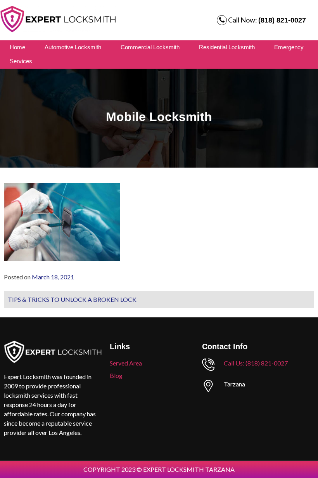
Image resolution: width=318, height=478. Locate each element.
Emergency (289, 47)
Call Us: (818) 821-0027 (256, 363)
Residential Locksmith (227, 47)
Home (17, 47)
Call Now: (266, 20)
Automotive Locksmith (73, 47)
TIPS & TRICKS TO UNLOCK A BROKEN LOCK (72, 299)
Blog (116, 375)
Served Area (126, 363)
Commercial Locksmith (150, 47)
